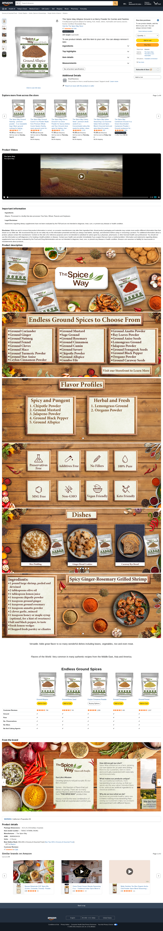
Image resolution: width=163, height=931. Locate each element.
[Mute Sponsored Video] (51, 881)
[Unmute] (159, 197)
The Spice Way (149, 52)
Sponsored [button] (5, 856)
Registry (59, 9)
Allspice (65, 13)
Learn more (114, 81)
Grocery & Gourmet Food (9, 13)
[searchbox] (67, 3)
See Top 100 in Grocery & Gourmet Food (59, 842)
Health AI (12, 9)
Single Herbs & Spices (54, 13)
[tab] (80, 438)
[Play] (4, 197)
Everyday (83, 9)
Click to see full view (34, 88)
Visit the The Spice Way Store (72, 26)
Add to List (139, 77)
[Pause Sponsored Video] (51, 877)
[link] (18, 123)
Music (67, 9)
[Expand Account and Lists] (141, 4)
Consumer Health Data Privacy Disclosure (83, 924)
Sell (53, 9)
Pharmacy (74, 9)
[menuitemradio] (155, 197)
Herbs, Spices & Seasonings (37, 13)
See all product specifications (74, 69)
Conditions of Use (53, 924)
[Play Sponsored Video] (82, 871)
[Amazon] (7, 3)
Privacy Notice (65, 924)
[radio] (4, 21)
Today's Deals (22, 9)
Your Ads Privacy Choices (105, 924)
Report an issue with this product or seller (79, 86)
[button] (4, 9)
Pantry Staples (23, 13)
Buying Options (94, 703)
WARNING (8, 819)
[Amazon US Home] (52, 918)
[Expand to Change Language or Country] (79, 918)
